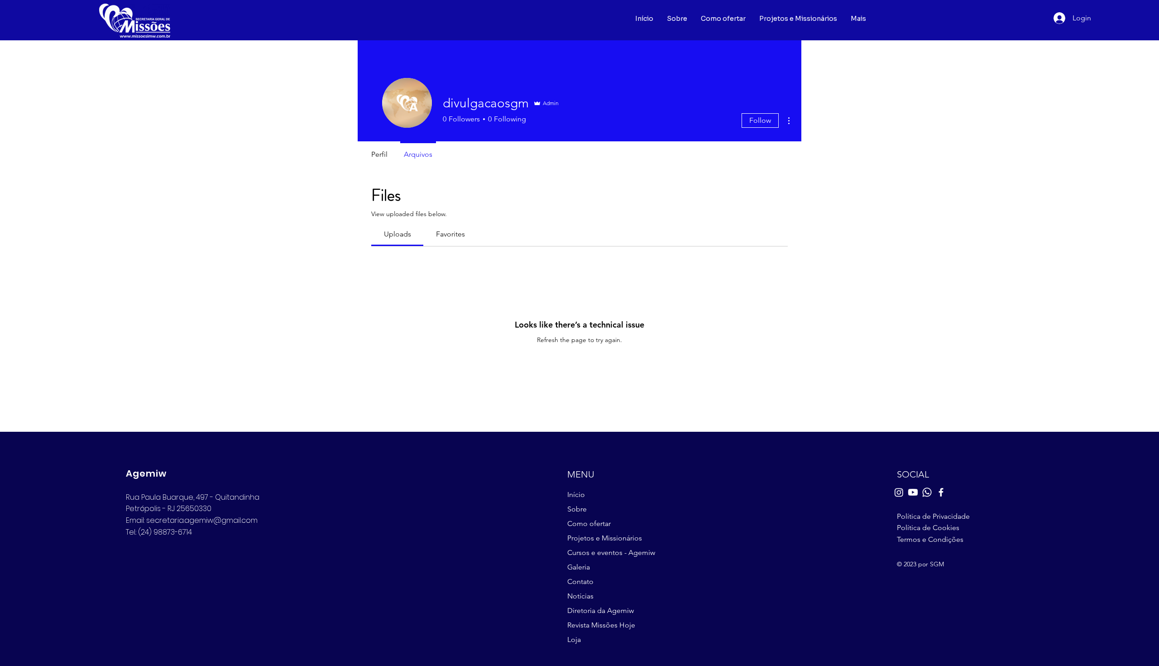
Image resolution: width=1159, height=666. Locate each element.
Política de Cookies (928, 527)
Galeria (578, 567)
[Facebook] (941, 492)
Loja (574, 639)
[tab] (397, 234)
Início (576, 494)
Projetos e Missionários (604, 538)
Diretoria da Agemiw (600, 610)
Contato (580, 581)
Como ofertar (589, 523)
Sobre (577, 509)
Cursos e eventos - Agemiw (609, 552)
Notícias (580, 596)
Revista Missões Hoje (601, 625)
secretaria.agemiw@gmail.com (202, 520)
